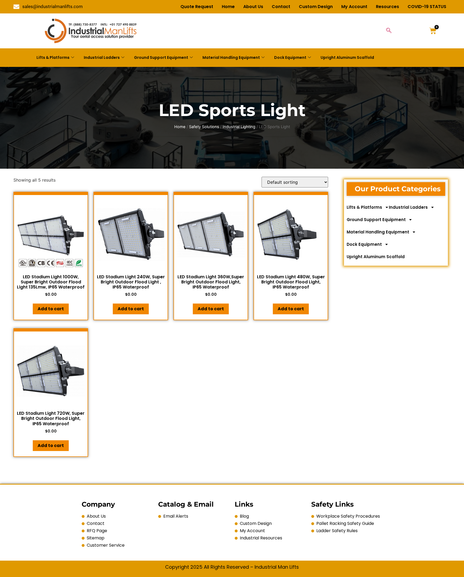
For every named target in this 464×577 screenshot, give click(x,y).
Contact (281, 6)
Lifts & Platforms (53, 57)
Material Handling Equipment (231, 57)
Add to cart (51, 309)
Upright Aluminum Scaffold (347, 57)
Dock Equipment (290, 57)
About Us (253, 6)
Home (228, 6)
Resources (387, 6)
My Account (354, 6)
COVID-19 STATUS (427, 6)
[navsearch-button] (388, 31)
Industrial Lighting (239, 126)
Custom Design (316, 6)
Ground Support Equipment (161, 57)
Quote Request (196, 6)
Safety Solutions (204, 126)
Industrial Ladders (102, 57)
